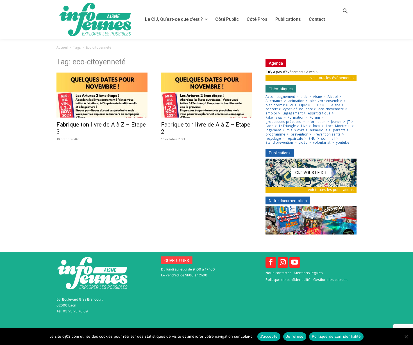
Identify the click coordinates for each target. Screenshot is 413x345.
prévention (299, 134)
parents (339, 130)
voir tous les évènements (332, 77)
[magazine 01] (311, 173)
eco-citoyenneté (331, 109)
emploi (271, 113)
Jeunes (336, 121)
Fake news (274, 117)
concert (272, 109)
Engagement (292, 113)
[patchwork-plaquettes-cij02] (311, 220)
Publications (280, 153)
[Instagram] (283, 262)
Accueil (62, 47)
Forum (315, 117)
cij (292, 105)
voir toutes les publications (331, 189)
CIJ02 (303, 105)
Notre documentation (288, 201)
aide (304, 96)
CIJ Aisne (333, 105)
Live (304, 126)
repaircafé (295, 138)
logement (273, 130)
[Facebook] (271, 262)
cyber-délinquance (298, 109)
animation (296, 101)
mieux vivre (296, 130)
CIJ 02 (316, 105)
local (317, 126)
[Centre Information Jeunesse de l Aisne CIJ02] (95, 19)
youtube (342, 142)
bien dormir (275, 105)
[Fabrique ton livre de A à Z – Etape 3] (102, 95)
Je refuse (294, 336)
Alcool (333, 96)
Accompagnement (280, 96)
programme (275, 134)
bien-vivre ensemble (326, 101)
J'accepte (269, 336)
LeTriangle (287, 126)
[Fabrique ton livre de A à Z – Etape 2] (206, 95)
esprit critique (319, 113)
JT (348, 121)
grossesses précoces (283, 121)
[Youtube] (294, 262)
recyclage (273, 138)
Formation (296, 117)
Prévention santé (327, 134)
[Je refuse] (406, 336)
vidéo (303, 142)
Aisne (317, 96)
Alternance (274, 101)
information (316, 121)
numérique (318, 130)
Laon (269, 126)
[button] (345, 11)
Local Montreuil (338, 126)
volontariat (321, 142)
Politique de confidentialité (336, 336)
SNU (312, 138)
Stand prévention (279, 142)
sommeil (328, 138)
